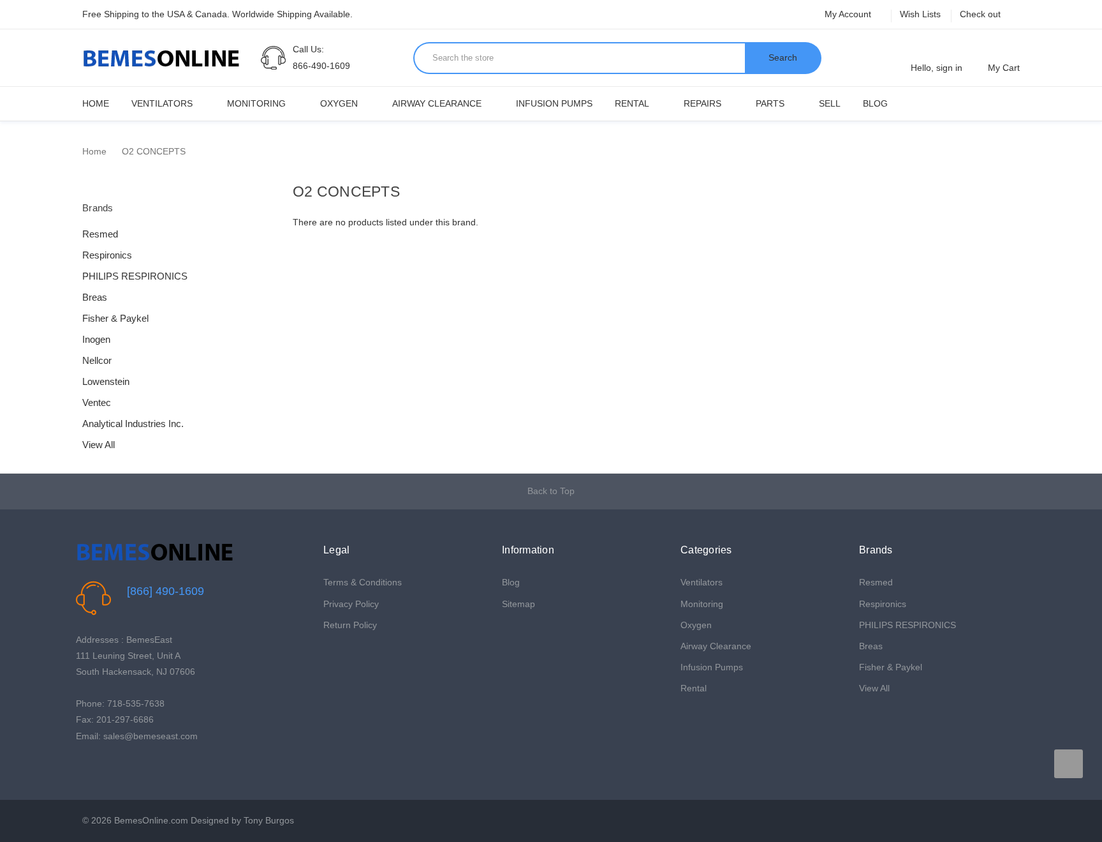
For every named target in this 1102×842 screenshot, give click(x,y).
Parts (770, 103)
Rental (632, 103)
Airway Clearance (436, 103)
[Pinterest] (122, 768)
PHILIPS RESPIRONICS (134, 276)
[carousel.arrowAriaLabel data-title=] (1068, 763)
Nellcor (97, 360)
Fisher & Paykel (115, 318)
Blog (875, 103)
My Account (849, 14)
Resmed (100, 234)
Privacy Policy (351, 604)
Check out (980, 14)
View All (98, 444)
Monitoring (256, 103)
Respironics (107, 255)
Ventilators (162, 103)
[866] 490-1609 (165, 591)
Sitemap (518, 604)
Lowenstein (105, 381)
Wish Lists (920, 14)
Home (95, 103)
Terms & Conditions (362, 582)
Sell (830, 103)
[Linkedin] (142, 768)
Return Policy (350, 625)
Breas (94, 297)
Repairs (702, 103)
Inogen (96, 339)
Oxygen (339, 103)
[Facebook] (82, 768)
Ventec (96, 402)
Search (782, 57)
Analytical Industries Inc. (133, 423)
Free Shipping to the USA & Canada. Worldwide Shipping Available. (217, 14)
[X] (102, 768)
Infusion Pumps (554, 103)
